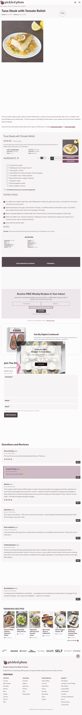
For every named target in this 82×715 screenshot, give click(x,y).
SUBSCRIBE (41, 364)
